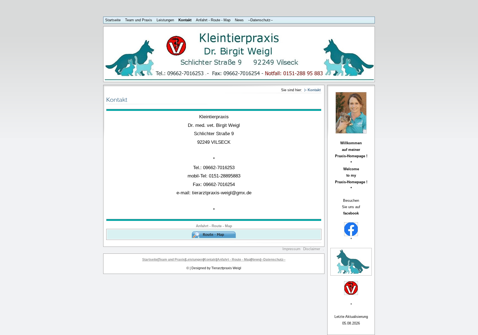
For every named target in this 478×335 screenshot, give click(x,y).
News (239, 20)
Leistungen (165, 20)
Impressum (291, 249)
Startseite (113, 20)
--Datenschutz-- (260, 20)
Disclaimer (311, 249)
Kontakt (184, 20)
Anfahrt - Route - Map (213, 20)
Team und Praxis (138, 20)
